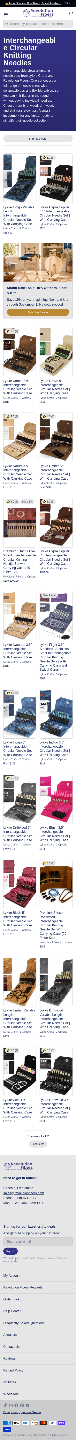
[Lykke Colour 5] (19, 1071)
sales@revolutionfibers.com (23, 1193)
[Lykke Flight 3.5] (56, 616)
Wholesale (11, 1394)
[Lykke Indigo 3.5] (56, 714)
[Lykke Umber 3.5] (19, 352)
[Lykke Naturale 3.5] (19, 616)
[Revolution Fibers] (38, 13)
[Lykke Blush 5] (19, 884)
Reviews (9, 1358)
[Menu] (7, 13)
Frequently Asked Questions (23, 1323)
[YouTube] (27, 1405)
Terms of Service (31, 1412)
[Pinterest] (22, 1405)
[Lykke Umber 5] (56, 437)
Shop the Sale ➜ (38, 312)
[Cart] (69, 13)
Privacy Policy (55, 1258)
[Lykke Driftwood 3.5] (56, 1071)
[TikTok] (5, 1405)
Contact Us (11, 1347)
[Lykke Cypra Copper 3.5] (56, 178)
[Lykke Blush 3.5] (56, 799)
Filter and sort (37, 138)
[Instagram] (11, 1405)
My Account (11, 1276)
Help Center (12, 1311)
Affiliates (9, 1382)
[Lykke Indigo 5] (19, 714)
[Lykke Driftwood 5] (19, 799)
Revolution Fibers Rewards (23, 1287)
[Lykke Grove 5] (56, 352)
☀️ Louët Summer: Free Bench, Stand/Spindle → (33, 3)
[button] (38, 1144)
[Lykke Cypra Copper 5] (56, 523)
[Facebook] (16, 1405)
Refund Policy (13, 1370)
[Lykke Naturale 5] (19, 437)
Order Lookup (13, 1299)
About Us (10, 1335)
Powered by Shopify (14, 1435)
